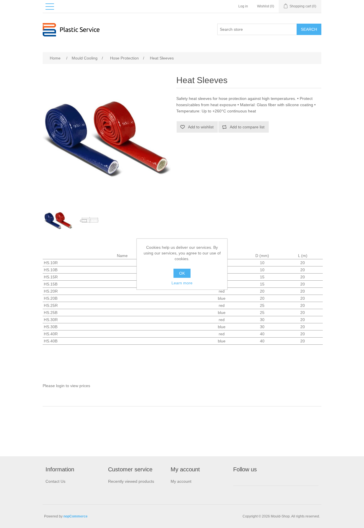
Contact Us (55, 481)
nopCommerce (75, 516)
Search (309, 29)
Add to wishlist (201, 127)
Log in (243, 6)
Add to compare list (247, 127)
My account (181, 481)
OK (182, 273)
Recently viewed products (131, 481)
